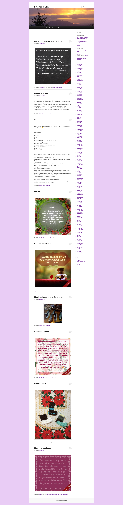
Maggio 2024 (79, 77)
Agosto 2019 (79, 133)
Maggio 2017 (79, 170)
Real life (42, 237)
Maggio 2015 (79, 202)
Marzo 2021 (79, 107)
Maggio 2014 (79, 219)
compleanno (52, 377)
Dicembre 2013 (79, 225)
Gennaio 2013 (79, 239)
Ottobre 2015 (79, 195)
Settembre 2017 (80, 164)
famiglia (53, 87)
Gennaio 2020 (79, 126)
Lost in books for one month (82, 37)
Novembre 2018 (80, 145)
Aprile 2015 (79, 204)
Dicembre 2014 (79, 209)
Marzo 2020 (79, 124)
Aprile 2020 (79, 122)
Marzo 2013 (79, 236)
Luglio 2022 (79, 90)
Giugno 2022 (79, 91)
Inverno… (38, 191)
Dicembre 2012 (79, 240)
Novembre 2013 (80, 227)
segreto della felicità (60, 290)
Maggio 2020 (79, 121)
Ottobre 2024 (79, 75)
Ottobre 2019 (79, 130)
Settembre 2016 (80, 181)
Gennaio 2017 (79, 175)
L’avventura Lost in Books (82, 38)
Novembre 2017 (80, 162)
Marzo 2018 (79, 156)
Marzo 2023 (79, 84)
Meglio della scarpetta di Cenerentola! (49, 297)
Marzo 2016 (79, 189)
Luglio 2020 (79, 118)
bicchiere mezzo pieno (52, 290)
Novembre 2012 (80, 242)
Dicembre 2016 (79, 176)
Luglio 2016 (79, 183)
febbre (51, 494)
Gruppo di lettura (41, 93)
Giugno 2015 (79, 201)
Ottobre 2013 (79, 228)
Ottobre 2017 (79, 163)
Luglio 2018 (79, 151)
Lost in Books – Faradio (81, 40)
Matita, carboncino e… (81, 261)
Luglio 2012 (79, 246)
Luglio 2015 (79, 199)
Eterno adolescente (84, 56)
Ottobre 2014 (79, 212)
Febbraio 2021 (79, 109)
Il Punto (78, 258)
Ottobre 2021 (79, 98)
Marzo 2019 (79, 140)
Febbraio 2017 (79, 174)
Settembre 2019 (80, 132)
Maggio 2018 (79, 153)
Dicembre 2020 (79, 111)
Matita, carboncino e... (43, 442)
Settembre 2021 (80, 99)
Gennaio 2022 (79, 95)
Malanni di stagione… (42, 448)
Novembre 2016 (80, 178)
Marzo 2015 (79, 205)
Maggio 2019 (79, 137)
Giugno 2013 (79, 232)
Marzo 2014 (79, 221)
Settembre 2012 (80, 243)
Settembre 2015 (80, 197)
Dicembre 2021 (79, 96)
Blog (40, 237)
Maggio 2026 (79, 64)
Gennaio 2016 (79, 191)
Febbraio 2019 (79, 141)
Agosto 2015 (79, 198)
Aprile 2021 (79, 106)
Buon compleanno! (41, 331)
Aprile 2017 (79, 171)
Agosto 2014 (79, 214)
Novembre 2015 (80, 194)
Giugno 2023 (79, 82)
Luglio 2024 (79, 76)
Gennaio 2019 (79, 143)
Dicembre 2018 (79, 144)
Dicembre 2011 (79, 252)
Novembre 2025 (80, 68)
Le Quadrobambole (52, 27)
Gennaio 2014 (79, 224)
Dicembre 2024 (79, 73)
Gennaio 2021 (79, 110)
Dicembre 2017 (79, 160)
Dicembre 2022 (79, 87)
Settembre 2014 (80, 213)
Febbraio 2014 (79, 223)
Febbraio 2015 (79, 206)
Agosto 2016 (79, 182)
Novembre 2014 (80, 210)
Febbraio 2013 (79, 238)
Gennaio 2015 (79, 208)
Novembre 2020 (80, 113)
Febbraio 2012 (79, 250)
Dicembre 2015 (79, 193)
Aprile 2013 (79, 235)
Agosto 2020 (79, 117)
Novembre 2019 (80, 129)
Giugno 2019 (79, 136)
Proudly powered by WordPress (61, 500)
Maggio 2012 (79, 247)
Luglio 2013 (79, 231)
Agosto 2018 (79, 149)
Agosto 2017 (79, 166)
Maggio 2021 (79, 105)
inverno (51, 237)
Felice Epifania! (40, 383)
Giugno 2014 (79, 217)
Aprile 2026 (79, 65)
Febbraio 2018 (79, 158)
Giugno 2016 (79, 185)
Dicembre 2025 (79, 67)
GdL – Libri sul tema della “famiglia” (48, 41)
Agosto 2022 (79, 88)
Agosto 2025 (79, 69)
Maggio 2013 (79, 233)
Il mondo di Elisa (41, 6)
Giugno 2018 (79, 152)
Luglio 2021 (79, 102)
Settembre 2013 (80, 229)
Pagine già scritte (42, 87)
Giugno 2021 (79, 103)
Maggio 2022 (79, 92)
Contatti (40, 27)
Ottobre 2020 (79, 114)
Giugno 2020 (79, 120)
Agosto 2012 (79, 244)
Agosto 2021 (79, 101)
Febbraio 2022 (79, 94)
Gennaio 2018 (79, 159)
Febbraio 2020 (79, 125)
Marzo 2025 (79, 72)
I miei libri (45, 27)
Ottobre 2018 (79, 147)
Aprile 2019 (79, 139)
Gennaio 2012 (79, 251)
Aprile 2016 (79, 187)
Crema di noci (39, 120)
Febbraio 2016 (79, 190)
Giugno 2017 (79, 168)
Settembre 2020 (80, 115)
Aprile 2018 (79, 155)
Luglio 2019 (79, 134)
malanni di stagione (56, 494)
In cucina (40, 185)
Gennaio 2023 (79, 86)
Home (36, 27)
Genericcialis (79, 58)
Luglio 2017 (79, 167)
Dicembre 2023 (79, 79)
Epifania (54, 442)
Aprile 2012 (79, 248)
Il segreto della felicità (42, 244)
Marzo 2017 (79, 172)
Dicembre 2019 (79, 128)
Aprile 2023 (79, 83)
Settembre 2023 (80, 80)
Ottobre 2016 (79, 179)
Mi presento (60, 27)
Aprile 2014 (79, 220)
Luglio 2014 (79, 216)
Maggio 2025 (79, 71)
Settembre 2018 (80, 148)
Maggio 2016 (79, 186)
